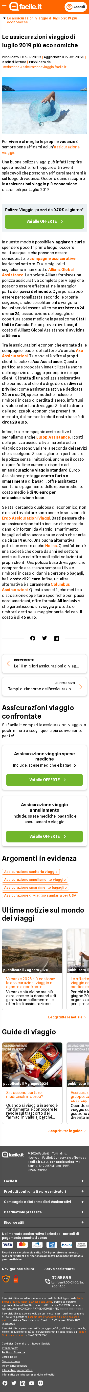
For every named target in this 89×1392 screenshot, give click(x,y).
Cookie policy (9, 1356)
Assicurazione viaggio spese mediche (44, 756)
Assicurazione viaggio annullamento (44, 807)
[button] (4, 7)
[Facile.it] (25, 9)
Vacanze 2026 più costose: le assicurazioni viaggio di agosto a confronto (30, 983)
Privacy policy (10, 1347)
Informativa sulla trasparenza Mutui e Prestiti (28, 1374)
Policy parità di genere (14, 1365)
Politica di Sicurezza (13, 1352)
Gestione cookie (11, 1361)
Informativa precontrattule (17, 1370)
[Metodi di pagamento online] (44, 1245)
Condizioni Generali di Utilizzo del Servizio (26, 1343)
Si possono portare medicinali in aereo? (24, 1094)
